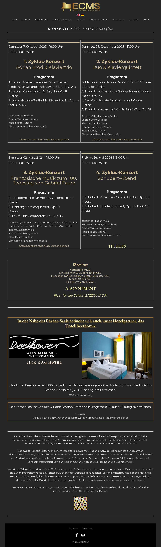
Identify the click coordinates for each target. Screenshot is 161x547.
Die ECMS (26, 19)
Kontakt (133, 19)
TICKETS (117, 246)
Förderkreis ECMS (98, 19)
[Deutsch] (82, 14)
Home (14, 19)
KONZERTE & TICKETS (62, 19)
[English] (78, 14)
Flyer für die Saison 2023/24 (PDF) (80, 295)
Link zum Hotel (44, 362)
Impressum (73, 528)
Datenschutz (87, 528)
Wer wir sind (41, 19)
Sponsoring (118, 19)
